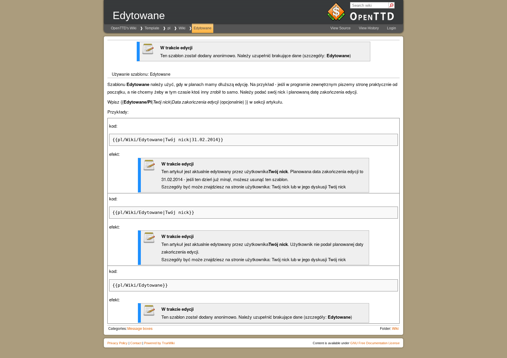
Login (391, 28)
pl (169, 28)
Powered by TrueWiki (159, 343)
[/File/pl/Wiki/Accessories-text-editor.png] (148, 53)
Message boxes (140, 328)
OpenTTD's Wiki (123, 28)
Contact (135, 343)
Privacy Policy (117, 343)
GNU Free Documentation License (375, 343)
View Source (340, 28)
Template (152, 28)
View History (369, 28)
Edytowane (203, 28)
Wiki (182, 28)
